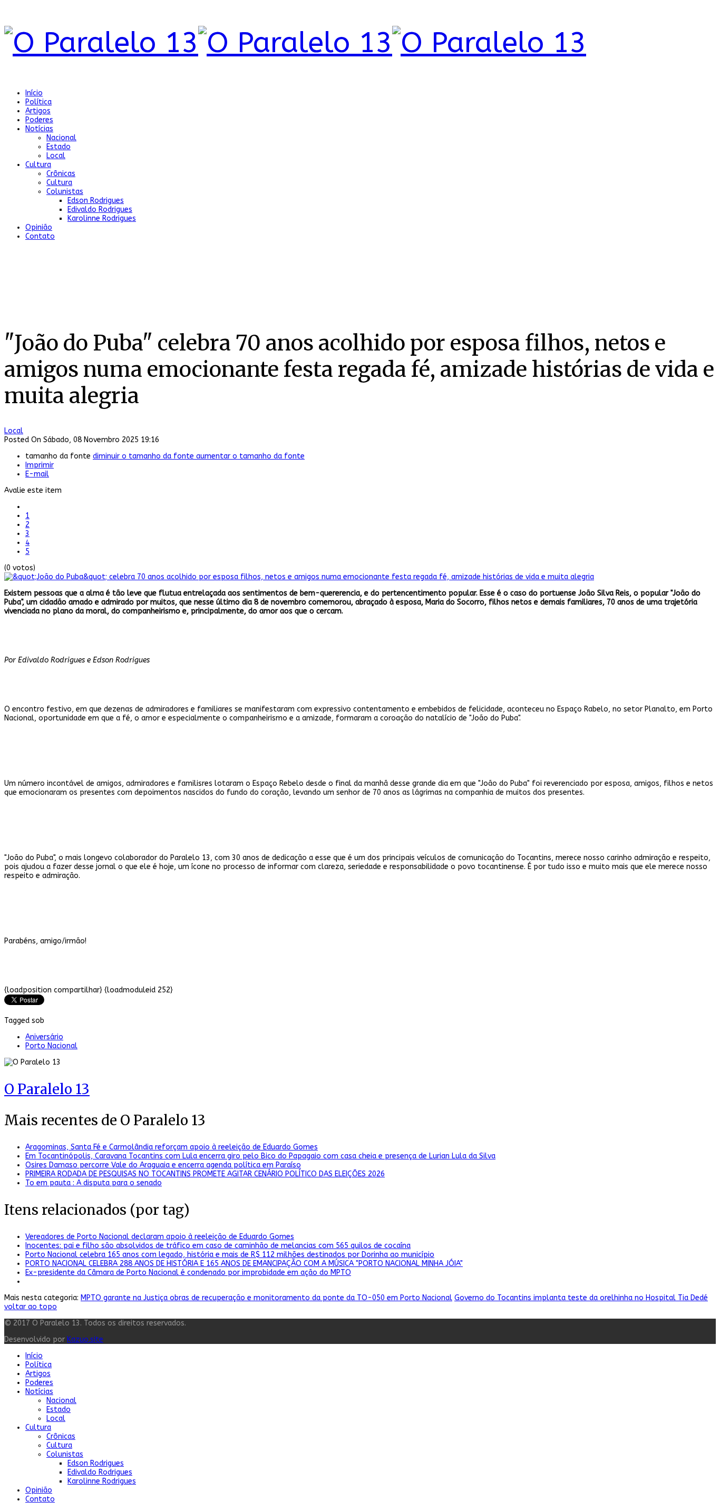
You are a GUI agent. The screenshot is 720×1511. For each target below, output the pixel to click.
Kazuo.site (85, 1339)
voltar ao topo (30, 1306)
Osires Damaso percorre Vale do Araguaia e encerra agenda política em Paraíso (163, 1165)
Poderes (39, 119)
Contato (40, 236)
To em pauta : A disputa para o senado (93, 1182)
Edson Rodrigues (95, 200)
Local (55, 155)
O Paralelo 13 (47, 1089)
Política (38, 102)
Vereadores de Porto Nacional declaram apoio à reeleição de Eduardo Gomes (159, 1236)
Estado (58, 146)
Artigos (38, 110)
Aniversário (44, 1036)
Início (34, 93)
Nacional (61, 137)
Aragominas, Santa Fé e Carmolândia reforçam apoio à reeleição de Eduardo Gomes (171, 1147)
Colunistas (64, 191)
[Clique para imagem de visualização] (299, 576)
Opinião (38, 227)
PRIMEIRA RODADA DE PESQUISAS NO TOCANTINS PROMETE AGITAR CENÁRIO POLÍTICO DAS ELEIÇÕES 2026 (205, 1173)
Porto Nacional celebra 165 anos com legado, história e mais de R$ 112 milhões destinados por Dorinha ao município (229, 1254)
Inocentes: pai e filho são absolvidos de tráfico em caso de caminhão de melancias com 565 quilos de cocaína (218, 1245)
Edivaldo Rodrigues (99, 209)
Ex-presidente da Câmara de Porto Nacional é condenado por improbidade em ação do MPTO (188, 1272)
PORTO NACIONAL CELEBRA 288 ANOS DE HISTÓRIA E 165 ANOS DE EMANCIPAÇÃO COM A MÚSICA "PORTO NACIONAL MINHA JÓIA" (244, 1263)
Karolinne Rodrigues (101, 218)
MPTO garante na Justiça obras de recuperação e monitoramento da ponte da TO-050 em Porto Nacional (266, 1297)
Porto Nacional (51, 1045)
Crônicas (60, 173)
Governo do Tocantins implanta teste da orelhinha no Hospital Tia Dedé (581, 1297)
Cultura (38, 164)
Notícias (39, 128)
